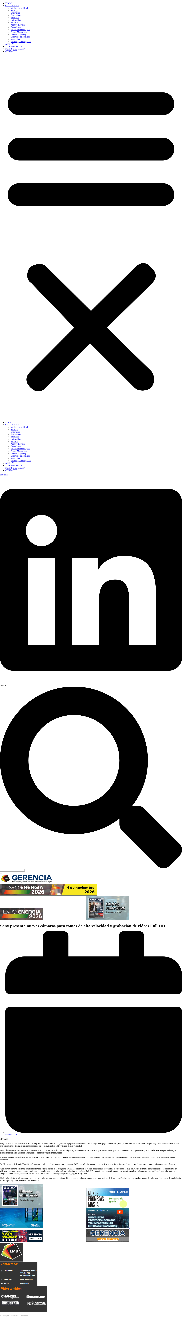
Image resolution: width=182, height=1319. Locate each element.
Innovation (15, 39)
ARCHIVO (10, 44)
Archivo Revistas (18, 25)
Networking (16, 20)
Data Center (16, 27)
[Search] (1, 873)
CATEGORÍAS (12, 6)
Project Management (19, 32)
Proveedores (16, 15)
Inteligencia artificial (19, 8)
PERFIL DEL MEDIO (15, 49)
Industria (14, 22)
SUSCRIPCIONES (13, 46)
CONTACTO (11, 51)
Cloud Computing (18, 34)
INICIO (8, 3)
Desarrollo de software (20, 37)
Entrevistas (15, 13)
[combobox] (12, 870)
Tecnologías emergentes (21, 41)
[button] (91, 237)
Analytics (15, 17)
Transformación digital (20, 29)
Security (14, 10)
